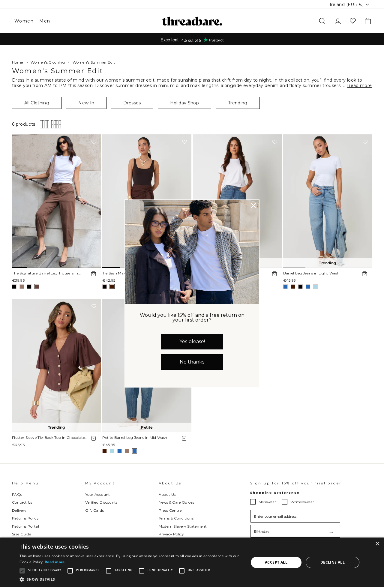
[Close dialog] (253, 205)
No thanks (192, 362)
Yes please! (192, 341)
